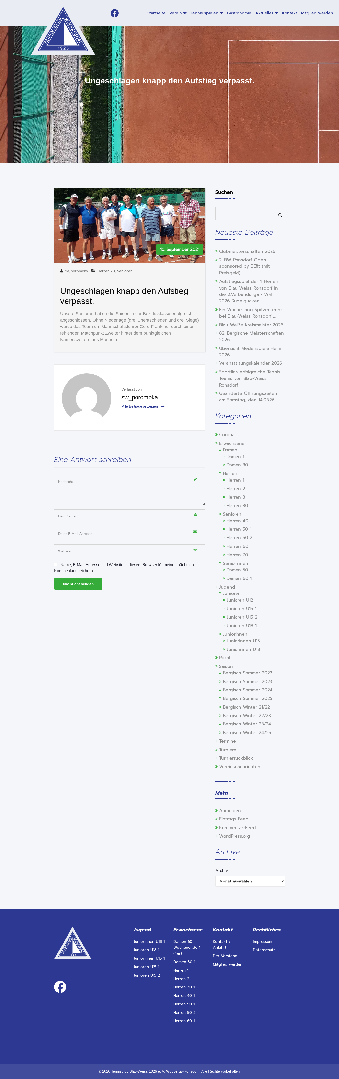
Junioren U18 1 (242, 625)
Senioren (124, 271)
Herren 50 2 (239, 537)
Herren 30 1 (184, 987)
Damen (230, 450)
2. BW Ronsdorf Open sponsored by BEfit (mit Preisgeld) (244, 266)
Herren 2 (236, 488)
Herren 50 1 (239, 529)
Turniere (227, 750)
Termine (227, 741)
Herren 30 (237, 505)
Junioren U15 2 (242, 617)
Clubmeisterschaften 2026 (247, 251)
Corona (227, 434)
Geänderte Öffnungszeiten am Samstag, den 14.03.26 (248, 396)
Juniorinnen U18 (243, 649)
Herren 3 (236, 497)
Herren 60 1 (184, 1021)
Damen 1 (235, 456)
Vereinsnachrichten (239, 766)
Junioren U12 (240, 600)
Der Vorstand (225, 956)
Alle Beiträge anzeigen (140, 406)
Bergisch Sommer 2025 (247, 698)
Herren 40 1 (184, 995)
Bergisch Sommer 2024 (247, 690)
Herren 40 (237, 521)
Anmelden (230, 810)
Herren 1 (235, 480)
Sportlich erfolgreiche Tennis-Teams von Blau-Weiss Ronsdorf (250, 378)
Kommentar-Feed (237, 827)
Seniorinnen (235, 563)
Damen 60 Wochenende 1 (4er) (186, 947)
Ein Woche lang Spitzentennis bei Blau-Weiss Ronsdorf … (251, 312)
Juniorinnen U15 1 (149, 958)
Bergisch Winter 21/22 (246, 707)
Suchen (224, 192)
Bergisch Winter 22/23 (247, 715)
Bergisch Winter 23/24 (247, 724)
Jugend (227, 587)
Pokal (224, 657)
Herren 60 (237, 546)
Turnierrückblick (236, 758)
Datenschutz (264, 950)
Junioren (232, 593)
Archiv (221, 871)
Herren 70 (106, 271)
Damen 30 (237, 465)
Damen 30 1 (184, 962)
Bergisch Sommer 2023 (247, 681)
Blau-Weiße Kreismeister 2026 (251, 325)
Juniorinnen (235, 634)
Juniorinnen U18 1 (149, 941)
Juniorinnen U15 (243, 641)
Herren (230, 473)
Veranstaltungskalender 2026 (250, 363)
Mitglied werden (227, 964)
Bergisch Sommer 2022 (247, 673)
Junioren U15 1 (241, 608)
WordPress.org (234, 836)
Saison (226, 666)
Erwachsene (232, 443)
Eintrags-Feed (234, 819)
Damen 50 (237, 570)
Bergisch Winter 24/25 (247, 732)
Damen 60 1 (239, 578)
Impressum (262, 941)
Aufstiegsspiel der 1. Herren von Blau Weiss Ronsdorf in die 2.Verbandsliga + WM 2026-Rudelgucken (248, 291)
